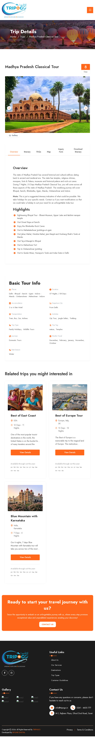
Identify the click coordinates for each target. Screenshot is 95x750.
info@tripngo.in (62, 707)
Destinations (56, 670)
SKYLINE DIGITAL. (18, 732)
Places (14, 289)
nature (51, 329)
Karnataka (18, 528)
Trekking (73, 318)
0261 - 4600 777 (84, 707)
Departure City (57, 303)
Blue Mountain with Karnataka (24, 518)
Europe (61, 420)
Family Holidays (15, 329)
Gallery (15, 135)
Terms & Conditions (85, 729)
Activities (55, 314)
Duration (55, 289)
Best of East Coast (23, 415)
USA (15, 420)
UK (59, 423)
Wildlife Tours (28, 329)
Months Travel (57, 336)
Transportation (17, 314)
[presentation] (9, 108)
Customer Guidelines (59, 680)
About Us (54, 660)
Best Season (16, 349)
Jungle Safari (63, 318)
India (16, 525)
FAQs (38, 151)
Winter (11, 354)
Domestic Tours (15, 340)
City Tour (52, 318)
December (53, 340)
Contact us (47, 624)
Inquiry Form (61, 150)
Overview (14, 151)
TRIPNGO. (37, 729)
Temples (59, 329)
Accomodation (17, 303)
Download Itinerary (78, 150)
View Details (25, 452)
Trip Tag (55, 325)
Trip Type (15, 325)
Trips (22, 36)
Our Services (56, 665)
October (52, 343)
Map (49, 151)
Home (13, 36)
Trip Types (55, 675)
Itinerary (27, 151)
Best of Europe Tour (69, 415)
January (71, 340)
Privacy (70, 729)
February (62, 340)
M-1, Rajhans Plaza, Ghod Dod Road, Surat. (74, 713)
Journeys (15, 336)
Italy (67, 420)
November (79, 340)
